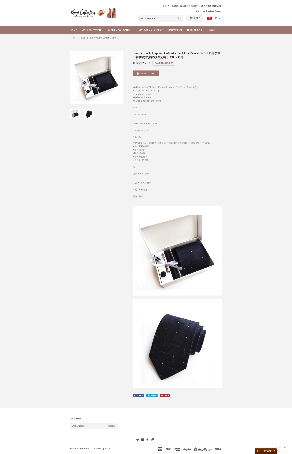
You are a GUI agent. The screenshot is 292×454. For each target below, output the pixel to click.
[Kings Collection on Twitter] (137, 440)
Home (73, 30)
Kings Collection (84, 448)
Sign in (199, 11)
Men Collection (91, 30)
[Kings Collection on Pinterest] (147, 440)
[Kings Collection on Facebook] (142, 440)
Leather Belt (195, 30)
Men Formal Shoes (150, 30)
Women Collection (120, 30)
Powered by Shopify (102, 448)
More (212, 30)
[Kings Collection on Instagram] (153, 440)
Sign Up (112, 426)
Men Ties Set (175, 30)
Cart (197, 18)
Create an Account (214, 11)
